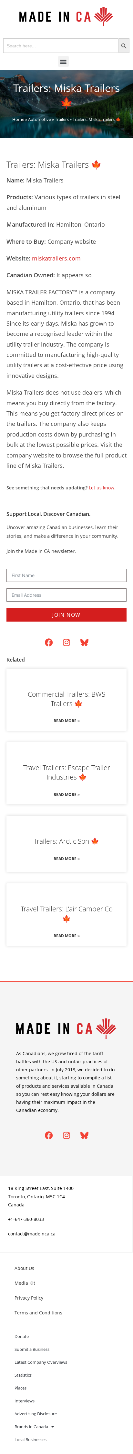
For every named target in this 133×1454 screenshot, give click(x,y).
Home (18, 119)
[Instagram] (66, 642)
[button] (63, 61)
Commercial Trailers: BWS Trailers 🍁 (66, 699)
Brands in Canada (31, 1426)
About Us (24, 1268)
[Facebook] (49, 642)
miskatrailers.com (56, 258)
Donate (22, 1336)
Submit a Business (32, 1349)
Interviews (25, 1401)
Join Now (66, 614)
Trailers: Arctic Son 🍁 (66, 841)
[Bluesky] (84, 642)
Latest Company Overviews (41, 1362)
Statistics (23, 1375)
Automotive (39, 119)
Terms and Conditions (38, 1313)
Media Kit (25, 1283)
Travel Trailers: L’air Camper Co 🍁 (67, 913)
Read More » (67, 720)
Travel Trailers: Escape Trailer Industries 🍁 (66, 772)
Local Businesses (30, 1439)
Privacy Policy (29, 1298)
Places (20, 1388)
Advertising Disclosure (36, 1414)
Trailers (62, 119)
